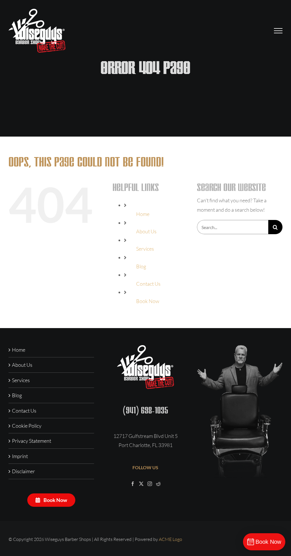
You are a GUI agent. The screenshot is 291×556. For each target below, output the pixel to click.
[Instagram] (149, 483)
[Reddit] (158, 483)
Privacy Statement (31, 441)
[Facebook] (132, 483)
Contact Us (148, 284)
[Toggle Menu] (278, 30)
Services (145, 249)
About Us (146, 231)
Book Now (147, 301)
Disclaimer (23, 471)
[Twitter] (141, 483)
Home (142, 214)
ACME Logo (170, 539)
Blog (141, 266)
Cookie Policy (26, 426)
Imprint (20, 456)
